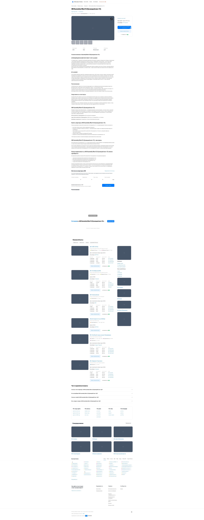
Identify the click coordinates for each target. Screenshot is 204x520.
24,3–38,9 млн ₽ (111, 309)
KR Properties (125, 22)
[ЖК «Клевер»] (124, 283)
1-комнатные (119, 272)
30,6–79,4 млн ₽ (110, 348)
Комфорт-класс (120, 263)
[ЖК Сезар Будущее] (80, 448)
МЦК (114, 458)
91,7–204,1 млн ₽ (111, 353)
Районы (108, 458)
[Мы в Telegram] (131, 511)
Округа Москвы (129, 458)
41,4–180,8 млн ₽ (111, 261)
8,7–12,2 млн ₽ (110, 372)
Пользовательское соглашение (111, 498)
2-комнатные (119, 274)
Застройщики (95, 1)
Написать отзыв (110, 221)
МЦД (117, 458)
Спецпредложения (102, 1)
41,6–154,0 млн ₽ (111, 350)
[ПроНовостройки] (77, 2)
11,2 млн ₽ (109, 282)
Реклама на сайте (111, 505)
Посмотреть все (74, 479)
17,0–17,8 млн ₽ (110, 306)
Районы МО (124, 458)
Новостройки (86, 1)
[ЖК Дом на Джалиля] (101, 448)
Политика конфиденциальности (111, 494)
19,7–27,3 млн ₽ (110, 258)
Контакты (109, 503)
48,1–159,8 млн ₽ (111, 351)
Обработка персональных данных (112, 501)
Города (120, 458)
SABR (83, 513)
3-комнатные (119, 276)
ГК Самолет (97, 369)
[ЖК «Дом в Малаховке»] (124, 306)
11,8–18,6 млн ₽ (110, 374)
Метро (105, 458)
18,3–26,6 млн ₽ (110, 377)
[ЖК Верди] (124, 294)
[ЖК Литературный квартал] (123, 448)
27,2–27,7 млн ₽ (110, 285)
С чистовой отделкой (121, 266)
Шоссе (111, 458)
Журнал (91, 1)
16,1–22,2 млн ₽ (110, 375)
